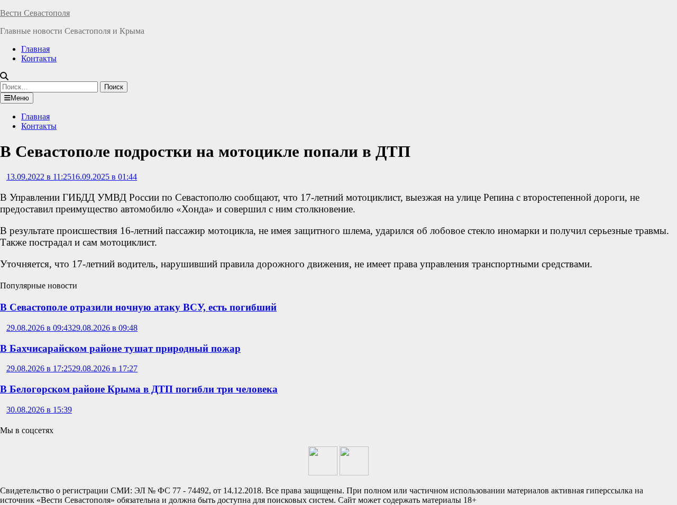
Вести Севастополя (35, 12)
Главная (35, 48)
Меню (20, 98)
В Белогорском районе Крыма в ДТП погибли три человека (139, 389)
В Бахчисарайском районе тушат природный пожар (120, 348)
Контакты (39, 58)
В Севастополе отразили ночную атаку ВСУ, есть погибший (138, 307)
